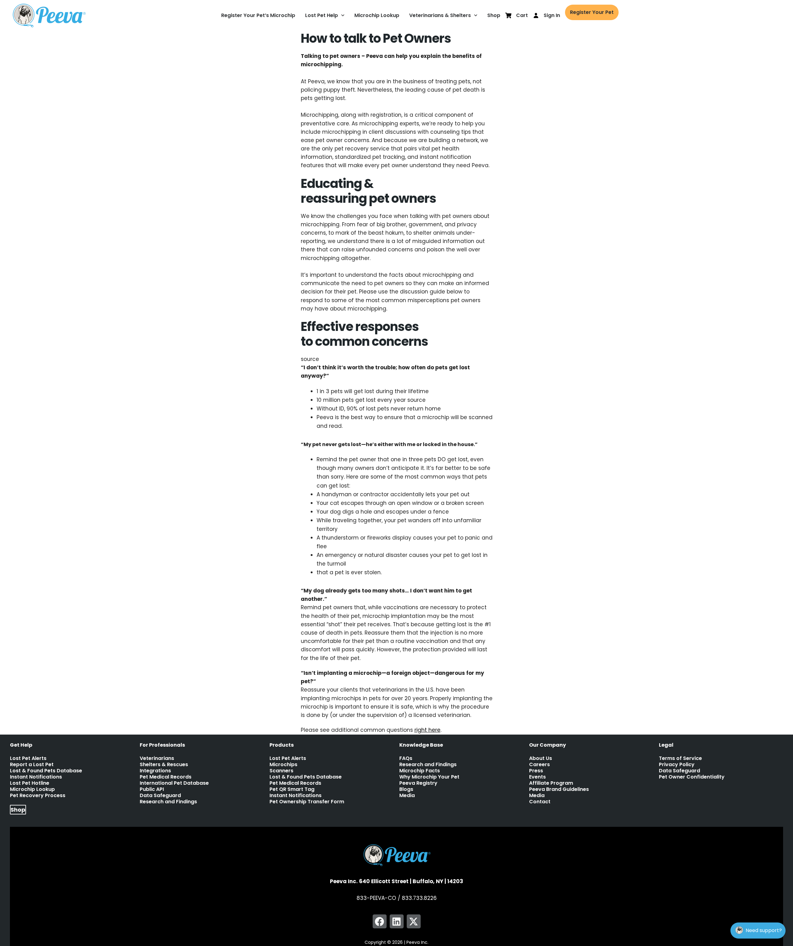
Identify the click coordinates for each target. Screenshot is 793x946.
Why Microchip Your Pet (429, 777)
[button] (380, 921)
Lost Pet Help (321, 15)
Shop (493, 15)
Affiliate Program (551, 783)
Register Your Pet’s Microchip (258, 15)
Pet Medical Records (165, 777)
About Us (540, 758)
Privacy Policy (676, 765)
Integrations (155, 771)
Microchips (283, 765)
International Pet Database (174, 783)
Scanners (281, 771)
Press (536, 771)
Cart (522, 15)
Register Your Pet (592, 12)
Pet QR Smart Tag (291, 789)
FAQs (405, 758)
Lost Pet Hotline (29, 783)
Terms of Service (680, 758)
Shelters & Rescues (164, 765)
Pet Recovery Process (37, 795)
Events (537, 777)
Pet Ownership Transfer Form (306, 802)
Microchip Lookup (376, 15)
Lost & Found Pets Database (46, 771)
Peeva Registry (418, 783)
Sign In (552, 15)
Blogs (406, 789)
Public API (152, 789)
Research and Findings (168, 802)
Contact (539, 802)
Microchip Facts (419, 771)
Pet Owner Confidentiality (692, 777)
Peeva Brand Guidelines (559, 789)
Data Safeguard (160, 795)
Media (407, 795)
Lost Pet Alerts (28, 758)
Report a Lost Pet (32, 765)
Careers (539, 765)
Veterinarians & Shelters (440, 15)
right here (427, 730)
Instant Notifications (36, 777)
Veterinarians (157, 758)
